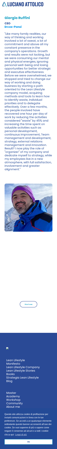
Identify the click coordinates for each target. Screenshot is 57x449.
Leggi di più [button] (21, 434)
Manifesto (13, 364)
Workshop (13, 400)
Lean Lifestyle (15, 360)
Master (11, 393)
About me (13, 407)
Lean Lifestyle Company (23, 367)
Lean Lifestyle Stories (20, 371)
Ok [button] (28, 442)
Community (14, 403)
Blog (9, 381)
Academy (13, 396)
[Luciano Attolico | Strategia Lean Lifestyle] (23, 4)
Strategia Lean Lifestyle (22, 378)
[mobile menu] (53, 4)
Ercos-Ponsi (13, 27)
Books (10, 374)
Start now (28, 304)
